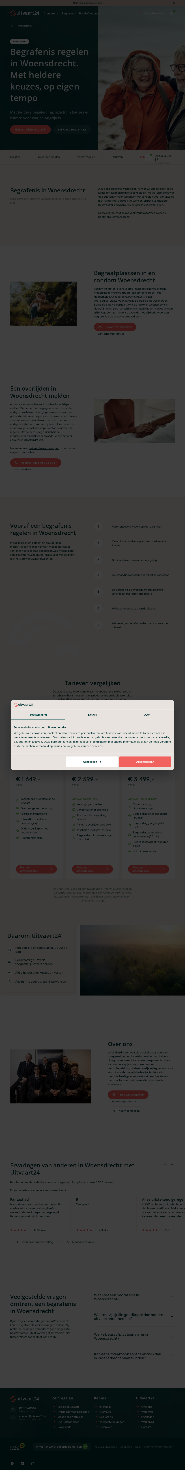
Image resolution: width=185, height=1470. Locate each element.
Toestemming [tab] (38, 714)
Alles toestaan (145, 761)
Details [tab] (92, 714)
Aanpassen (90, 761)
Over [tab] (147, 714)
